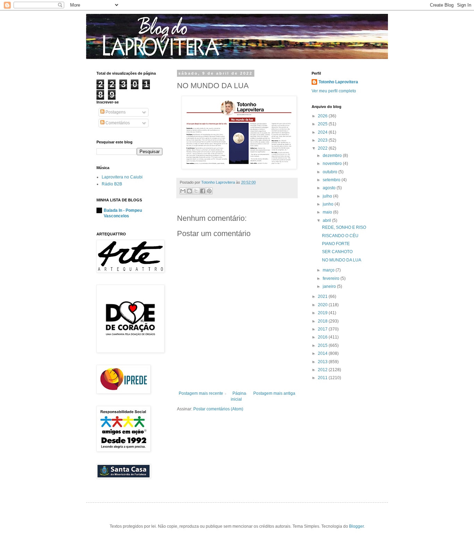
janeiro (330, 286)
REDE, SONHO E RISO (344, 227)
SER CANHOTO (337, 251)
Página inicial (238, 396)
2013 (323, 361)
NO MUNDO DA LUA (341, 260)
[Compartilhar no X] (196, 190)
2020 (323, 304)
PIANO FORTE (336, 243)
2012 (323, 369)
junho (329, 204)
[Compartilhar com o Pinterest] (209, 190)
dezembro (333, 155)
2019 (323, 312)
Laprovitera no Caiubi (122, 177)
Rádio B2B (112, 184)
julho (328, 196)
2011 (323, 377)
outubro (330, 171)
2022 (323, 148)
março (329, 270)
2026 (323, 116)
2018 (323, 321)
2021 (323, 296)
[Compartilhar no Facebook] (202, 190)
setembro (332, 179)
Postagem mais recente (201, 393)
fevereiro (331, 278)
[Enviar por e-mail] (182, 190)
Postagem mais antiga (274, 393)
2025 (323, 124)
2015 (323, 345)
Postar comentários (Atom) (218, 409)
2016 (323, 337)
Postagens (115, 112)
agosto (330, 187)
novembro (333, 163)
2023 (323, 140)
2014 (323, 353)
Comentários (117, 122)
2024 (323, 132)
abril (327, 220)
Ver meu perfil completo (334, 91)
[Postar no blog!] (189, 190)
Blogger (356, 526)
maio (328, 212)
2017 (323, 329)
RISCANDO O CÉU (340, 235)
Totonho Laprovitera (338, 82)
